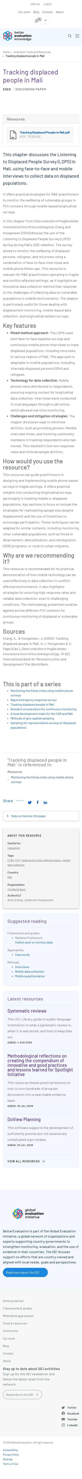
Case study (22, 954)
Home (6, 52)
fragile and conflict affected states (41, 860)
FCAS (10, 860)
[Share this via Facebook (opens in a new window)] (37, 802)
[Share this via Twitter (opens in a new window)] (29, 802)
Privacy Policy (11, 1454)
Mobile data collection (29, 971)
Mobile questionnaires (30, 976)
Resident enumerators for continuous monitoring (43, 709)
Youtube (72, 1419)
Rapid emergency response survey (33, 700)
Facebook (73, 1413)
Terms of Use (10, 1463)
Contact (47, 12)
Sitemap (8, 1459)
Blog (36, 12)
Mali (9, 877)
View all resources (23, 1161)
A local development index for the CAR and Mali (41, 713)
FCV (17, 860)
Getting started (13, 1301)
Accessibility (10, 1450)
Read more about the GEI (22, 1272)
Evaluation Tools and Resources (32, 52)
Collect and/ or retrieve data (34, 942)
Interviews (22, 967)
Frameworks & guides (17, 1308)
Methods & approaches (18, 1316)
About (60, 12)
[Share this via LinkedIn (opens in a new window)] (45, 802)
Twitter (72, 1407)
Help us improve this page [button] (28, 816)
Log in (48, 4)
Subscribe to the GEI (19, 1394)
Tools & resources (15, 1323)
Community (10, 1330)
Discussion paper (30, 89)
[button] (70, 36)
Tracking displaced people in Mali (25, 56)
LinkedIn (72, 1425)
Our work (24, 12)
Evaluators (13, 847)
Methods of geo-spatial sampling (32, 718)
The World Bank (16, 889)
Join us (35, 4)
